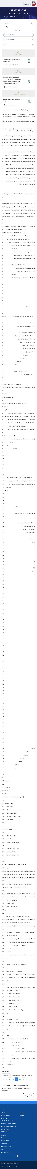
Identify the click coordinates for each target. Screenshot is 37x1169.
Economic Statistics (18, 54)
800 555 (3, 1149)
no (31, 1095)
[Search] (31, 23)
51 (20, 1079)
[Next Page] (31, 1079)
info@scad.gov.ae (6, 1146)
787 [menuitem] (27, 1079)
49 (13, 1079)
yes (25, 1095)
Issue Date (18, 30)
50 (17, 1079)
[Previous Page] (3, 1079)
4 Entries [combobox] (5, 1075)
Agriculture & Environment (18, 94)
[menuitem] (4, 1113)
